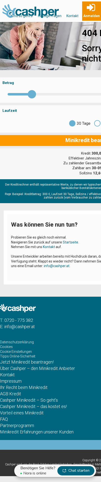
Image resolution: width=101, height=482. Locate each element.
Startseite (70, 242)
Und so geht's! (22, 16)
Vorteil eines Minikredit (22, 412)
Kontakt (72, 16)
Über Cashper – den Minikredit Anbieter (37, 368)
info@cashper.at (56, 266)
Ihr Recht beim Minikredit (24, 387)
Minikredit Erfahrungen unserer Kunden (37, 431)
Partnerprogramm (17, 425)
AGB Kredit (10, 393)
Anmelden (91, 16)
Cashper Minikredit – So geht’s (29, 400)
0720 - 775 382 (18, 320)
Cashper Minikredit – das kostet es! (33, 406)
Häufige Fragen (50, 16)
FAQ (4, 419)
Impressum (11, 381)
